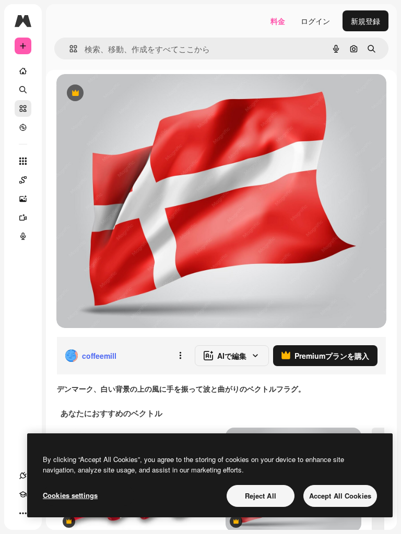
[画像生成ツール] (23, 198)
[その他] (23, 513)
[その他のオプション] (180, 355)
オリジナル (128, 93)
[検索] (23, 89)
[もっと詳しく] (23, 127)
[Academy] (23, 494)
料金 (277, 21)
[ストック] (23, 108)
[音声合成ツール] (23, 236)
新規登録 (365, 21)
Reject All (260, 496)
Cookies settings (70, 495)
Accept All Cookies (340, 496)
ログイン (315, 21)
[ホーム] (23, 71)
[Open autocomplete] (69, 49)
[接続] (23, 475)
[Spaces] (23, 180)
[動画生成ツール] (23, 217)
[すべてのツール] (23, 161)
